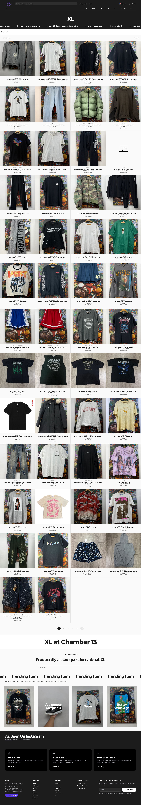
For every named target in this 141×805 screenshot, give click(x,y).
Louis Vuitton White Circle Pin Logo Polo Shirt (52, 169)
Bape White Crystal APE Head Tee (17, 125)
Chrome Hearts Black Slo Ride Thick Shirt (123, 79)
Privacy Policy (81, 783)
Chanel (17, 435)
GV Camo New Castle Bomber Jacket (88, 213)
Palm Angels (17, 212)
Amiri (88, 526)
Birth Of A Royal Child (18, 614)
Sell (90, 4)
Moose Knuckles (53, 435)
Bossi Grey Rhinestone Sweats (123, 169)
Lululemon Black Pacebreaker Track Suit (123, 213)
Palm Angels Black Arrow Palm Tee (53, 213)
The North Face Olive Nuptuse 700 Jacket (88, 125)
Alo (123, 123)
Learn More (11, 766)
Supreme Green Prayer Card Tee (123, 257)
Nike (52, 123)
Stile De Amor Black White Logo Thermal (53, 257)
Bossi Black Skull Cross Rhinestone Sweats (88, 169)
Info (56, 786)
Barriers (123, 300)
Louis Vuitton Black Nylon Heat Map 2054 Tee (17, 169)
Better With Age (123, 526)
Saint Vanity (88, 435)
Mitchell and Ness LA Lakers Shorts (17, 347)
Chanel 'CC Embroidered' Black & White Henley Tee (17, 437)
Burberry (53, 480)
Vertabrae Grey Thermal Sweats (17, 257)
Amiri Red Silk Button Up (88, 527)
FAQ (56, 795)
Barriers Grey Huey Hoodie (123, 301)
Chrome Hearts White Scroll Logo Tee (88, 257)
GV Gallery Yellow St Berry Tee (123, 436)
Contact (57, 790)
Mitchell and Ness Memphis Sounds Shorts (52, 347)
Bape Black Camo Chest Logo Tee (53, 571)
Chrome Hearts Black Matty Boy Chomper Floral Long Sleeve (53, 302)
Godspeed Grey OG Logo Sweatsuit (17, 79)
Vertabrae (17, 256)
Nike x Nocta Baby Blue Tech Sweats (53, 125)
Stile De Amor (53, 256)
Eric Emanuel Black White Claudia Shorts (88, 571)
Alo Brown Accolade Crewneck (123, 125)
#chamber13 (9, 740)
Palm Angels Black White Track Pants (17, 213)
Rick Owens (88, 480)
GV (88, 212)
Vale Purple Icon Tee (123, 482)
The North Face (88, 123)
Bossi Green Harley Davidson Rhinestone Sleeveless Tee (53, 392)
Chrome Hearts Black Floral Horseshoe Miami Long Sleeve (88, 80)
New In (88, 8)
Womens (116, 8)
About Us (124, 8)
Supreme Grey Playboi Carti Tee (17, 527)
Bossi (88, 167)
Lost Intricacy (17, 570)
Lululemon (123, 212)
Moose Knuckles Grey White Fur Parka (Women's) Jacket (53, 437)
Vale (123, 480)
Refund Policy (81, 788)
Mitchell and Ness (17, 345)
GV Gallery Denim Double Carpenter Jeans (17, 482)
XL (8, 31)
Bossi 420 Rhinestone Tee (17, 391)
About (81, 4)
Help (86, 4)
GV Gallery (123, 435)
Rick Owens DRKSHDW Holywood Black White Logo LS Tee (88, 483)
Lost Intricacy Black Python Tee (53, 616)
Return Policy (58, 793)
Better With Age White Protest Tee (123, 527)
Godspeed (18, 78)
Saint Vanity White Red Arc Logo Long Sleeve (88, 436)
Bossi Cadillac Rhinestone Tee (88, 391)
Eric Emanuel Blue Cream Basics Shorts (88, 301)
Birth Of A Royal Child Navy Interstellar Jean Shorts (17, 616)
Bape (17, 123)
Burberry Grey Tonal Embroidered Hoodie (123, 571)
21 (77, 628)
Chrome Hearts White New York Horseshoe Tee (53, 79)
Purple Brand (88, 345)
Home (2, 31)
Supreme (123, 256)
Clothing (103, 8)
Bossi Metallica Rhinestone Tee (123, 347)
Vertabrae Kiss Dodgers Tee (17, 301)
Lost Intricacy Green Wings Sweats (18, 571)
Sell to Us (132, 8)
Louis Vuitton (17, 167)
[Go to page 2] (82, 628)
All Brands (95, 8)
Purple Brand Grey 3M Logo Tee (88, 347)
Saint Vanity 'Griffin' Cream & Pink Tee (53, 527)
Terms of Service (82, 786)
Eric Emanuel (88, 300)
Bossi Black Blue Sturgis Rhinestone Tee (123, 391)
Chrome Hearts (53, 78)
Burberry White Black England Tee (53, 482)
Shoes (110, 8)
